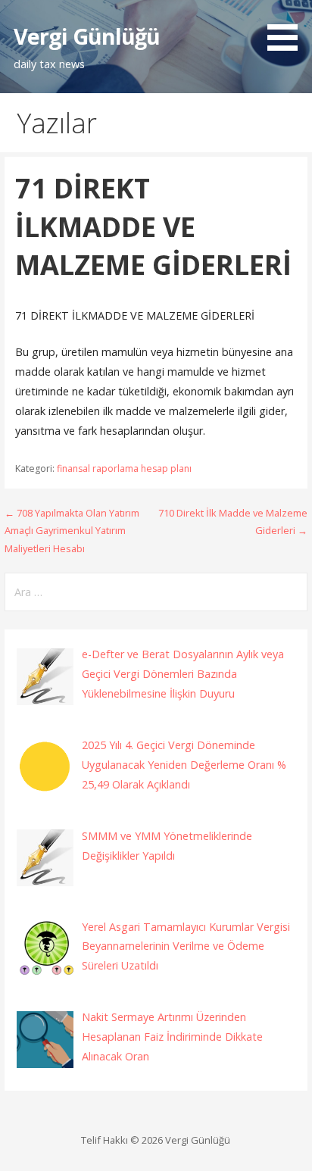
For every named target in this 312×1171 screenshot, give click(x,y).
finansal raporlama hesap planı (124, 468)
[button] (288, 28)
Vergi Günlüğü (87, 36)
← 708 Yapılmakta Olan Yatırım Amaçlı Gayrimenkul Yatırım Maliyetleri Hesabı (72, 530)
